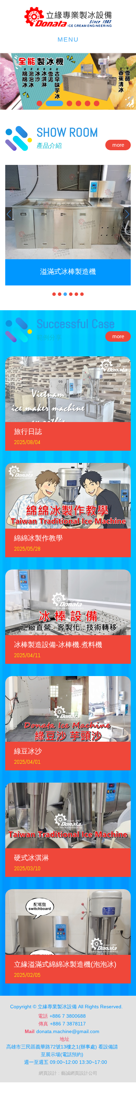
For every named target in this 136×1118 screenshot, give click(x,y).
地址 (64, 1039)
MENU (68, 39)
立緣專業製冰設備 (68, 17)
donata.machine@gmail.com (67, 1031)
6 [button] (82, 294)
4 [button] (71, 294)
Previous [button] (8, 213)
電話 (43, 1016)
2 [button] (59, 294)
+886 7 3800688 (68, 1016)
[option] (68, 225)
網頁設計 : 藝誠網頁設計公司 (68, 1073)
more (118, 145)
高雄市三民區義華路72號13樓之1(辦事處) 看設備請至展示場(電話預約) (62, 1050)
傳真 (43, 1023)
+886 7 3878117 (68, 1023)
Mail (30, 1031)
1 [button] (54, 294)
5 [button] (76, 294)
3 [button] (65, 294)
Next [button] (127, 213)
